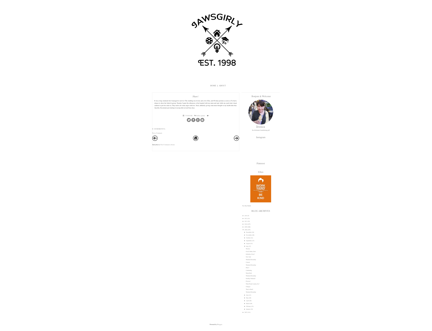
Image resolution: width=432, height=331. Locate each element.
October (248, 238)
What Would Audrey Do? (252, 284)
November (249, 235)
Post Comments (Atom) (168, 145)
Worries (248, 249)
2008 (245, 230)
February (248, 306)
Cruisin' (248, 262)
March (248, 303)
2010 (245, 224)
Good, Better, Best (251, 251)
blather (198, 116)
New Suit (248, 257)
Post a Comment (157, 133)
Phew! (247, 267)
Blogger (219, 324)
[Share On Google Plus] (198, 120)
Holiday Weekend (250, 278)
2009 (245, 227)
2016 (245, 215)
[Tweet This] (189, 120)
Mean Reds (249, 273)
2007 (245, 312)
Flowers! (248, 281)
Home (213, 85)
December (248, 232)
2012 (245, 218)
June (247, 295)
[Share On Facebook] (193, 120)
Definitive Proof (250, 254)
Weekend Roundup (251, 259)
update (203, 116)
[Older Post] (236, 140)
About (222, 85)
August (248, 243)
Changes (248, 286)
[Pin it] (202, 120)
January (248, 309)
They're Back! (249, 289)
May (247, 298)
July (247, 246)
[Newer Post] (155, 140)
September (249, 240)
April (247, 300)
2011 (245, 221)
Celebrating (249, 270)
